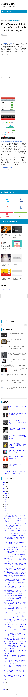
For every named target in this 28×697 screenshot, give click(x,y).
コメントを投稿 (6, 289)
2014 (4, 486)
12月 (6, 493)
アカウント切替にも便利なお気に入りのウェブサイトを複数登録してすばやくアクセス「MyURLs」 (15, 635)
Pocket (7, 216)
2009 (4, 687)
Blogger (16, 694)
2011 (4, 682)
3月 (6, 511)
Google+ (7, 209)
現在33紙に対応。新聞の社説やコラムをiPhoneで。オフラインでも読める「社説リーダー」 (15, 560)
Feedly (20, 216)
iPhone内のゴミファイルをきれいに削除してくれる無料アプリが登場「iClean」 (17, 430)
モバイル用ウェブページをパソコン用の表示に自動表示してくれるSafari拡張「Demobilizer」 (15, 609)
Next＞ (22, 296)
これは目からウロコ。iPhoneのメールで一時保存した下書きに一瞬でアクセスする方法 (15, 530)
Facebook (20, 201)
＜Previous (5, 296)
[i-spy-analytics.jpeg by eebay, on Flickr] (6, 141)
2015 (4, 484)
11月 (6, 495)
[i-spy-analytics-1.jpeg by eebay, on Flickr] (16, 141)
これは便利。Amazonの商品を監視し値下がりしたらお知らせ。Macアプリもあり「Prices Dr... (15, 626)
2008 (4, 689)
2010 (4, 684)
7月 (6, 504)
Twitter (7, 201)
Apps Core (8, 3)
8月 (6, 502)
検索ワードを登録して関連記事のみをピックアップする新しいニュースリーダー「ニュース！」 (15, 672)
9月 (6, 499)
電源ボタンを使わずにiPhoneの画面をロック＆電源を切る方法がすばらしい (17, 422)
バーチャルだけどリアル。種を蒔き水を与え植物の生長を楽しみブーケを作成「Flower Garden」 (15, 525)
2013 (4, 488)
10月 (6, 497)
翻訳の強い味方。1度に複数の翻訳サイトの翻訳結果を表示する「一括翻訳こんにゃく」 (15, 539)
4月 (6, 508)
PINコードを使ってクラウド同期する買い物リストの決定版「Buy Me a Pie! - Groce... (15, 652)
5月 (6, 506)
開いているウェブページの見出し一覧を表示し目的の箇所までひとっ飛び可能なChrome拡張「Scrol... (15, 604)
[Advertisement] (12, 64)
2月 (6, 513)
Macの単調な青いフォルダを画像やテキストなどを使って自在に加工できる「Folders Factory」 (15, 599)
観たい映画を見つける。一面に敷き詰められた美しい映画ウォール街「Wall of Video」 (15, 520)
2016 (4, 482)
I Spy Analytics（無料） (7, 43)
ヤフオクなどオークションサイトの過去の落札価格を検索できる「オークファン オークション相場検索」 (15, 662)
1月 (6, 679)
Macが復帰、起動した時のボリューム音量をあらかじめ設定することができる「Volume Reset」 (15, 551)
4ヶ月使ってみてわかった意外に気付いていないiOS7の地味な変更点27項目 (17, 437)
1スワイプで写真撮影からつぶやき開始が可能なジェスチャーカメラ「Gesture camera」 (14, 657)
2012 (4, 491)
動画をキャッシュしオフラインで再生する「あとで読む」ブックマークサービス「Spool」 (15, 621)
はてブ (20, 208)
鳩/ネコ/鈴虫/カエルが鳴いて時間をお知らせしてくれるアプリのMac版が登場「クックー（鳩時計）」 (15, 565)
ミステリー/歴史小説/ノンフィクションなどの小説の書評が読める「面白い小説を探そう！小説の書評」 (15, 647)
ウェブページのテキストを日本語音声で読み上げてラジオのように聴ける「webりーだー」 (15, 667)
